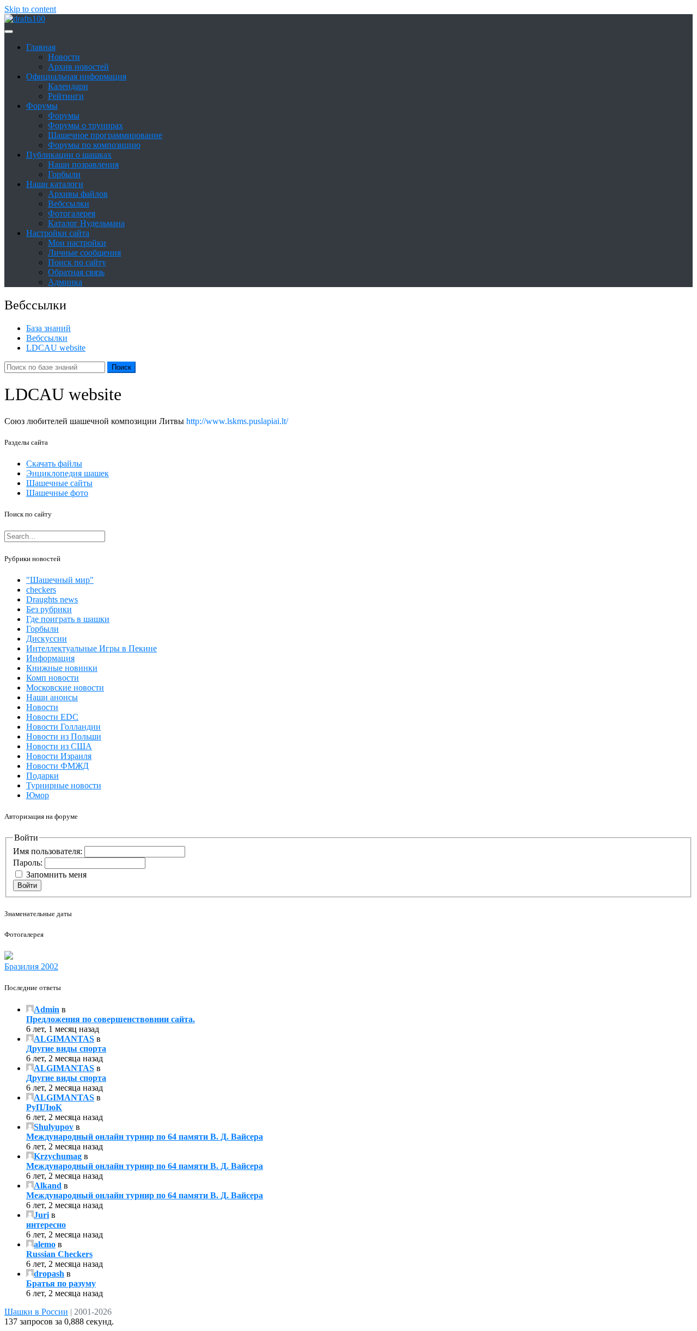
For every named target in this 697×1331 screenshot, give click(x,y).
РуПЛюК (44, 1107)
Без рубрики (49, 609)
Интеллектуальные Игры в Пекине (91, 648)
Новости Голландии (63, 726)
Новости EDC (52, 717)
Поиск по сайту (77, 262)
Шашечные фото (57, 492)
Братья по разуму (61, 1283)
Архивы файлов (78, 193)
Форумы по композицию (94, 145)
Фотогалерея (71, 213)
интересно (46, 1224)
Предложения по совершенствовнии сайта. (110, 1019)
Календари (68, 86)
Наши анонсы (52, 697)
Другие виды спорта (66, 1048)
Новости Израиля (58, 756)
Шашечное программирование (105, 135)
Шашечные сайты (59, 483)
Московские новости (65, 687)
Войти (27, 885)
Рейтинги (66, 96)
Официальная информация (76, 76)
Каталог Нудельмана (86, 223)
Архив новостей (78, 66)
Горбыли (64, 174)
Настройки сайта (57, 233)
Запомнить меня (56, 874)
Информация (50, 658)
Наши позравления (83, 164)
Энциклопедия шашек (67, 473)
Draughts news (52, 599)
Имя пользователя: (48, 851)
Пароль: (29, 862)
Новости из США (59, 746)
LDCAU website (55, 347)
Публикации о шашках (69, 154)
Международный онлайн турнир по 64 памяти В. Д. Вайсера (144, 1136)
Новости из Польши (63, 736)
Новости (64, 56)
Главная (41, 47)
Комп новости (52, 677)
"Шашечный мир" (60, 579)
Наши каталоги (54, 184)
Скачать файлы (54, 463)
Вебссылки (68, 203)
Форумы (42, 105)
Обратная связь (76, 272)
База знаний (48, 328)
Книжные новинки (61, 668)
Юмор (37, 795)
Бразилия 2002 (31, 966)
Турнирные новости (63, 785)
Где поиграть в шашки (67, 619)
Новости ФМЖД (57, 765)
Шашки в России (36, 1311)
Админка (65, 282)
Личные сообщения (84, 252)
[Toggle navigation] (8, 31)
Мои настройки (77, 242)
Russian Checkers (59, 1254)
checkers (41, 589)
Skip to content (30, 9)
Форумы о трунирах (85, 125)
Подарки (42, 775)
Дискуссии (46, 638)
